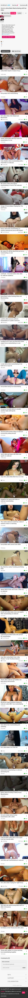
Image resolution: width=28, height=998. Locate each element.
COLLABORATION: (13, 981)
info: (9, 974)
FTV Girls (4, 660)
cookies (3, 991)
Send (23, 967)
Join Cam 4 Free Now (8, 36)
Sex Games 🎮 (23, 5)
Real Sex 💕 (15, 5)
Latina (19, 13)
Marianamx (4, 322)
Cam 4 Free (6, 13)
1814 (12, 13)
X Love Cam (4, 164)
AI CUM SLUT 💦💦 (5, 5)
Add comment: (5, 961)
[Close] (26, 992)
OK (23, 992)
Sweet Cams (5, 119)
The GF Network (5, 232)
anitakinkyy (4, 841)
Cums (3, 480)
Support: (11, 978)
